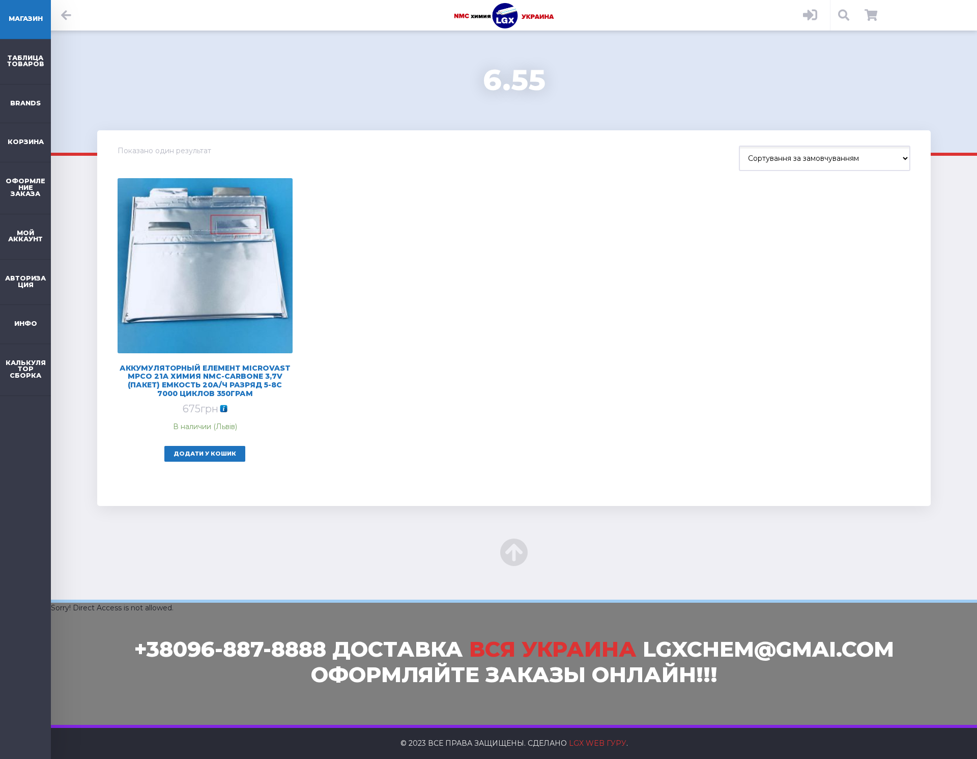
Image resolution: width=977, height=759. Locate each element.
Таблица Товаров (25, 61)
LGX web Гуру (597, 743)
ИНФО (25, 323)
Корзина (26, 142)
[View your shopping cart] (871, 15)
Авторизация (25, 281)
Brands (25, 103)
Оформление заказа (25, 187)
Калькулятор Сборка (26, 369)
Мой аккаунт (25, 236)
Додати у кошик (205, 453)
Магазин (26, 18)
